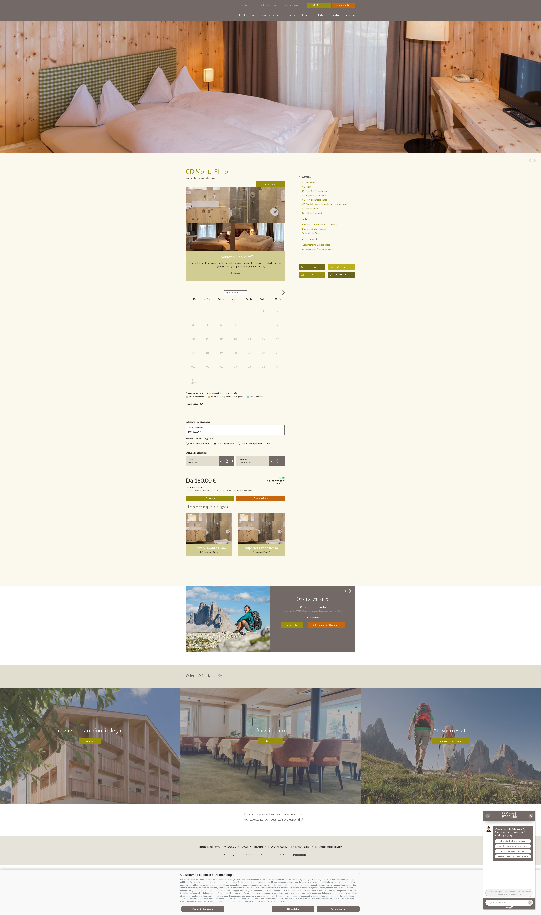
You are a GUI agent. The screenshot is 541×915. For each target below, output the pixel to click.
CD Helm (306, 186)
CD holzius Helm (310, 208)
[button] (360, 873)
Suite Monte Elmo (310, 233)
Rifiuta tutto (293, 909)
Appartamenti (309, 239)
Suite (304, 218)
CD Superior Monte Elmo (314, 195)
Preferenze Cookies (278, 855)
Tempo (312, 266)
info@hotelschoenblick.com (328, 846)
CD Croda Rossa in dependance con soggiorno (324, 204)
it (243, 5)
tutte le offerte (313, 617)
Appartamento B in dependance (317, 244)
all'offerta (292, 625)
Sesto (335, 15)
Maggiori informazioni (202, 909)
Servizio (350, 15)
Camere (306, 176)
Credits (224, 855)
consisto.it (315, 854)
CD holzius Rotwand (312, 212)
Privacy (263, 855)
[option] (270, 87)
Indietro (235, 273)
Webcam (341, 266)
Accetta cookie (338, 909)
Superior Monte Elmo (209, 548)
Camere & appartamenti (266, 15)
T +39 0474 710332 (277, 846)
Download (341, 274)
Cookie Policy (251, 855)
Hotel (241, 15)
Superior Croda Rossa (261, 548)
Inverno (307, 15)
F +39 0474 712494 (301, 846)
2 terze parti (194, 879)
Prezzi (292, 15)
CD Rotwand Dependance (314, 199)
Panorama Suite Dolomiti (314, 228)
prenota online (343, 5)
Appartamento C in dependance (317, 249)
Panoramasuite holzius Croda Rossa (319, 224)
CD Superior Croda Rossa (314, 191)
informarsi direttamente (326, 625)
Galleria (312, 274)
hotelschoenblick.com (202, 10)
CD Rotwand (308, 182)
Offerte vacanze (312, 599)
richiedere (318, 5)
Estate (322, 15)
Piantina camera (270, 183)
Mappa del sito (236, 855)
